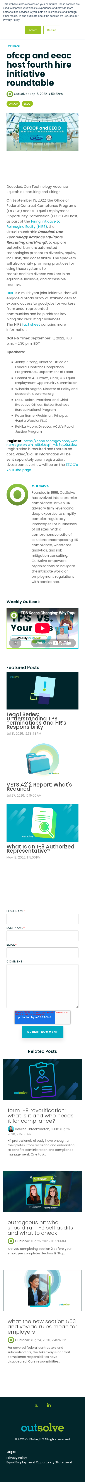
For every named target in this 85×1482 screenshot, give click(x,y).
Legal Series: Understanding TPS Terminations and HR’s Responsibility (36, 720)
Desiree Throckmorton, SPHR (36, 1129)
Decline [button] (51, 30)
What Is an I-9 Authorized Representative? (41, 848)
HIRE (10, 292)
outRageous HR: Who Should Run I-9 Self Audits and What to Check (40, 1227)
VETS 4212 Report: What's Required (39, 786)
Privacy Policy (17, 1458)
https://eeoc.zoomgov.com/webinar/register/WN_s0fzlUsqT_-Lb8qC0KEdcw (42, 443)
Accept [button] (33, 30)
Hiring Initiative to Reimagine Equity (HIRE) (33, 224)
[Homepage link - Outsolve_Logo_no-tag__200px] (42, 1430)
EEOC (27, 103)
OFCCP (13, 103)
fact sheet (31, 324)
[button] (36, 1407)
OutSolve (20, 94)
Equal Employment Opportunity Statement (39, 1462)
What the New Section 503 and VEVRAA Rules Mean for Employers (42, 1326)
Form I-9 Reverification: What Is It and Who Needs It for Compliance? (40, 1115)
